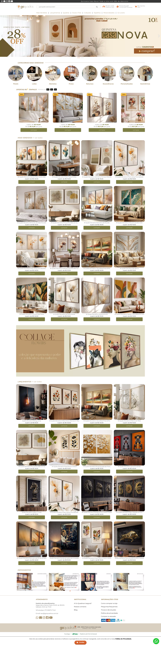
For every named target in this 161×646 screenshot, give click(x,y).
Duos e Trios (76, 13)
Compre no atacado (108, 616)
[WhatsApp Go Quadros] (37, 617)
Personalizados (109, 13)
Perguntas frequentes (109, 607)
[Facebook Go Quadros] (47, 617)
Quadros (66, 13)
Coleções (87, 13)
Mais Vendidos (41, 13)
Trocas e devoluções (108, 610)
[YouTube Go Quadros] (51, 617)
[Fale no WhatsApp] (156, 641)
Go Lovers (121, 13)
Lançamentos (55, 13)
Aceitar (81, 642)
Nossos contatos (80, 607)
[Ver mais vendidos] (80, 36)
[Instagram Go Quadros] (44, 617)
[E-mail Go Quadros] (40, 617)
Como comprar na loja (109, 603)
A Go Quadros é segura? (83, 603)
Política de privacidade (109, 613)
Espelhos (97, 13)
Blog (75, 610)
